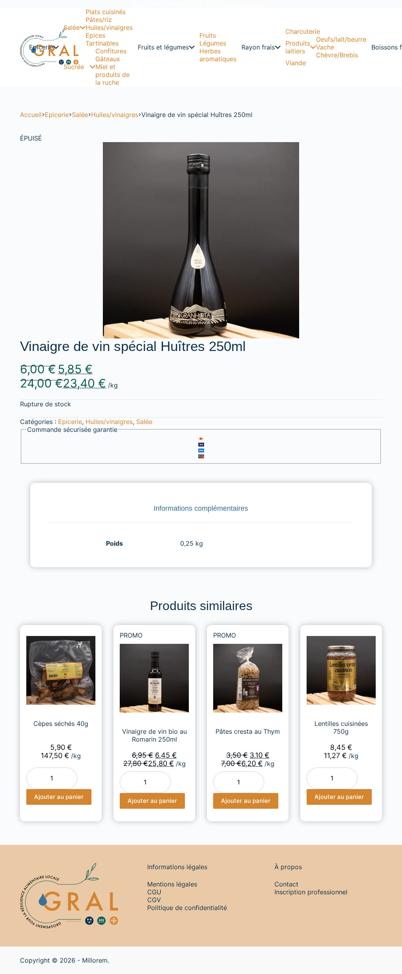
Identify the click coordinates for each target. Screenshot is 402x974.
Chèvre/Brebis (337, 55)
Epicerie (41, 47)
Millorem (95, 960)
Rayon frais (258, 47)
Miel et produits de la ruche (112, 74)
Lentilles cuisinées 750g (341, 727)
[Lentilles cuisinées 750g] (341, 670)
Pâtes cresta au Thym (248, 731)
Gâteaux (107, 59)
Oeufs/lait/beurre (341, 39)
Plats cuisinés (106, 12)
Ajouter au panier (59, 796)
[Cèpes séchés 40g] (60, 670)
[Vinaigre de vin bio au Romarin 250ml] (154, 678)
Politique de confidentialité (187, 908)
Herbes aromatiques (217, 55)
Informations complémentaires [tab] (200, 508)
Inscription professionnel (310, 892)
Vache (325, 47)
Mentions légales (172, 884)
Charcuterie (302, 31)
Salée (72, 27)
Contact (286, 884)
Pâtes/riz (99, 20)
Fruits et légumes (163, 47)
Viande (295, 63)
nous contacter (246, 4)
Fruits (207, 35)
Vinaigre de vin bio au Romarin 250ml (154, 735)
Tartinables (102, 43)
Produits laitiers (297, 47)
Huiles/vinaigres (109, 27)
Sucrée (74, 67)
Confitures (110, 51)
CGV (154, 900)
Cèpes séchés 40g (60, 723)
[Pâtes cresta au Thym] (247, 678)
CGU (154, 892)
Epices (95, 35)
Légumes (212, 43)
